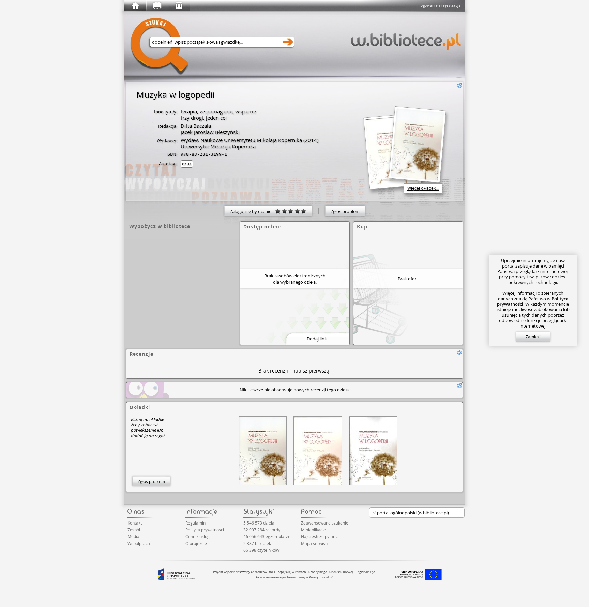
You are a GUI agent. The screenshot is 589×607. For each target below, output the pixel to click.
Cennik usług (197, 536)
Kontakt (134, 523)
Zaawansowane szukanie (324, 523)
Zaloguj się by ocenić (252, 211)
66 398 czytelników (261, 550)
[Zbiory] (157, 6)
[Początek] (135, 6)
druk (187, 164)
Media (133, 536)
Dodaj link (317, 339)
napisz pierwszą (310, 370)
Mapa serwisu (314, 543)
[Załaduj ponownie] (459, 85)
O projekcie (196, 543)
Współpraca (138, 543)
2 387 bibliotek (257, 543)
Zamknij (533, 336)
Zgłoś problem (345, 211)
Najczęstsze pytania (320, 536)
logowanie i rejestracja (440, 5)
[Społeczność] (179, 6)
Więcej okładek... (423, 188)
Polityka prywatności (204, 529)
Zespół (133, 529)
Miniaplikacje (313, 529)
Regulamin (195, 523)
